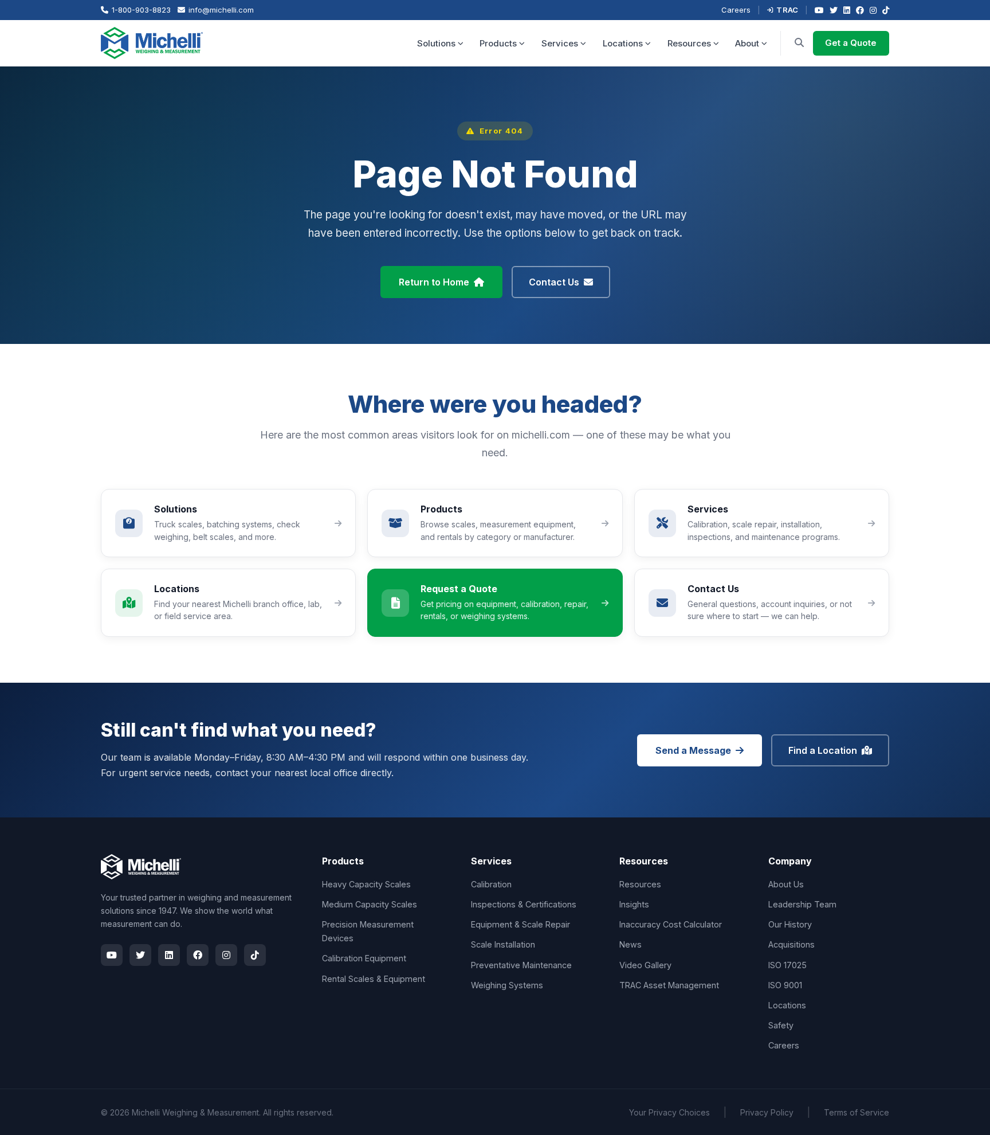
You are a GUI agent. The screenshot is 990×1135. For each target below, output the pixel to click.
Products (498, 43)
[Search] (799, 43)
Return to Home (434, 282)
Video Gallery (645, 965)
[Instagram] (873, 10)
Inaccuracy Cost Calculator (670, 924)
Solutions (436, 43)
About (747, 43)
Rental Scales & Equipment (373, 979)
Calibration (491, 884)
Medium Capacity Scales (369, 904)
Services (559, 43)
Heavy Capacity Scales (366, 884)
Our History (790, 924)
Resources (689, 43)
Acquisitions (791, 944)
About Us (786, 884)
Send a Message (693, 750)
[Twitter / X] (834, 10)
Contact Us (554, 282)
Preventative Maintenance (521, 965)
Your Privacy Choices (669, 1112)
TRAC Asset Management (669, 985)
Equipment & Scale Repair (520, 924)
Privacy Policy (766, 1112)
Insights (634, 904)
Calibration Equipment (364, 958)
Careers (736, 9)
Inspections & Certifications (523, 904)
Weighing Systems (507, 985)
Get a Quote (851, 42)
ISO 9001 (785, 985)
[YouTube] (819, 10)
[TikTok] (885, 10)
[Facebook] (860, 10)
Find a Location (822, 750)
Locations (623, 43)
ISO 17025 (787, 965)
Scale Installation (503, 944)
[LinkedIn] (846, 10)
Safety (780, 1025)
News (630, 944)
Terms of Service (856, 1112)
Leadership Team (802, 904)
